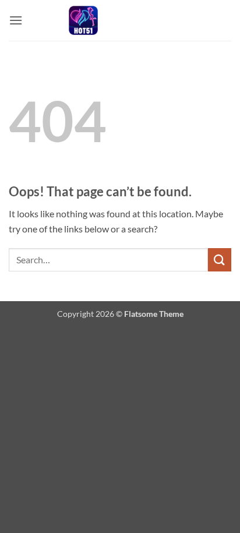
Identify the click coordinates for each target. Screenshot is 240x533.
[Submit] (219, 259)
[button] (16, 20)
